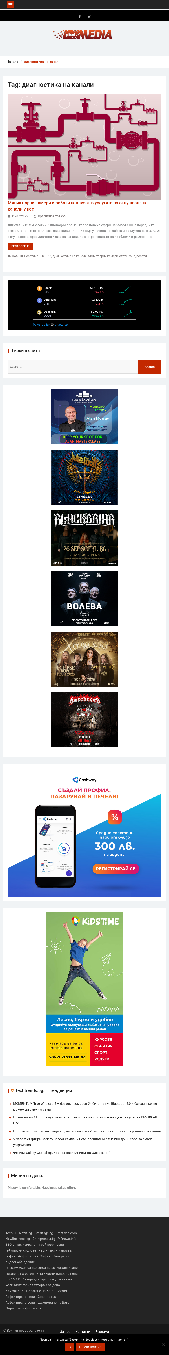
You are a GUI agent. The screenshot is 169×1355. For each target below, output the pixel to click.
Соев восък (47, 1297)
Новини (17, 256)
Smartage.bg (44, 1233)
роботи (141, 256)
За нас (65, 1332)
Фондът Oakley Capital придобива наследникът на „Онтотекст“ (61, 1153)
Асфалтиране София (34, 1256)
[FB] (79, 16)
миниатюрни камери (103, 256)
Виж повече (20, 246)
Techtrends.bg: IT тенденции (43, 1090)
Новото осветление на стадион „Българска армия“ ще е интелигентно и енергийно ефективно (87, 1131)
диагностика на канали (70, 256)
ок (69, 1347)
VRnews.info (67, 1239)
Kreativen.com (66, 1233)
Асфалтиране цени (20, 1297)
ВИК (48, 256)
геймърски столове (21, 1250)
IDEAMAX (13, 1279)
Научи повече (90, 1347)
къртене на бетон (20, 1274)
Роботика (31, 256)
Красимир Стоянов (52, 216)
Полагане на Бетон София (46, 1291)
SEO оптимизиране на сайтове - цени (35, 1245)
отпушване (127, 256)
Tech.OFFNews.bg (19, 1233)
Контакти (82, 1332)
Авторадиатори (34, 1279)
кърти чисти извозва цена (57, 1274)
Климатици (14, 1291)
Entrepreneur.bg (44, 1239)
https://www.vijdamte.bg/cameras (30, 1268)
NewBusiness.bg (18, 1239)
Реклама (102, 1332)
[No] (163, 1344)
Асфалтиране (67, 1268)
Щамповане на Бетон (54, 1303)
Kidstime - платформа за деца (37, 1285)
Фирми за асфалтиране (24, 1308)
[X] (89, 16)
